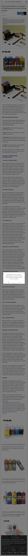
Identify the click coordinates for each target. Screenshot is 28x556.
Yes (19, 282)
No (8, 282)
